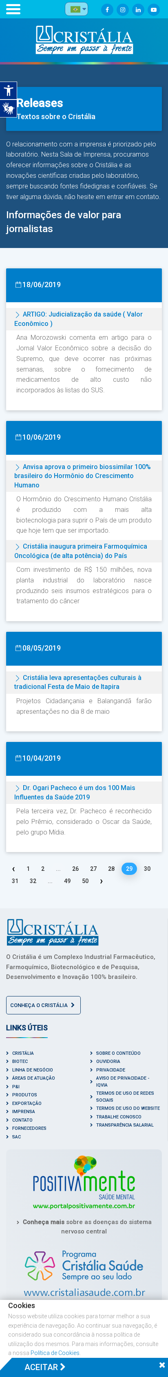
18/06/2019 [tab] (41, 284)
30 (147, 869)
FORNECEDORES (29, 1128)
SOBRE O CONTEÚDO (118, 1053)
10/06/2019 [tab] (41, 437)
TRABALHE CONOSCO (118, 1117)
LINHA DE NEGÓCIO (32, 1070)
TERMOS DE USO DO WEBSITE (128, 1108)
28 (111, 869)
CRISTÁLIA (23, 1053)
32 (33, 881)
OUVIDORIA (108, 1061)
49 (67, 881)
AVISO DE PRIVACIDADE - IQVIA (122, 1082)
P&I (16, 1086)
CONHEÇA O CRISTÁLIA (39, 1005)
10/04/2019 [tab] (41, 758)
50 (85, 881)
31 (15, 881)
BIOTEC (20, 1061)
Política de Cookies (55, 1353)
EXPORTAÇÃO (27, 1103)
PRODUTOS (24, 1095)
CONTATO (22, 1120)
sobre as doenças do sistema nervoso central (87, 1226)
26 (75, 869)
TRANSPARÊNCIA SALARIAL (125, 1125)
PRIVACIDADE (110, 1070)
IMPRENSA (23, 1111)
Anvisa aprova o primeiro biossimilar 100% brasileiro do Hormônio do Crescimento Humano (82, 476)
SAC (16, 1137)
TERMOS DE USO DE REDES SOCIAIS (125, 1097)
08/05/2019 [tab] (41, 648)
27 (93, 869)
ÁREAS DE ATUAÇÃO (33, 1078)
